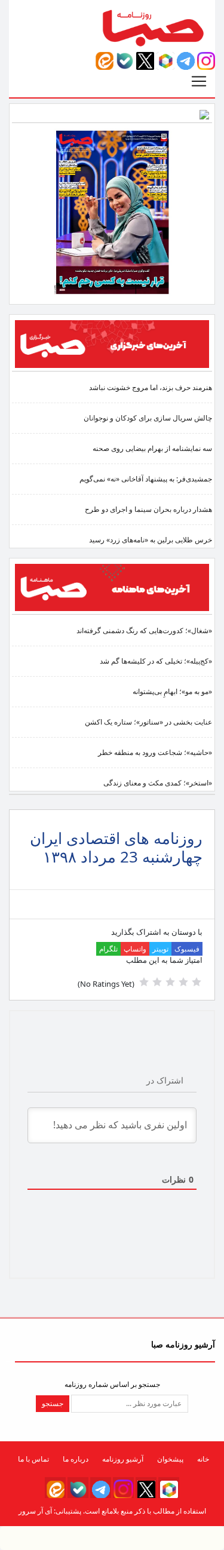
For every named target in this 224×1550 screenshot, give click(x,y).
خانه (203, 1459)
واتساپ (135, 949)
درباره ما (75, 1459)
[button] (206, 60)
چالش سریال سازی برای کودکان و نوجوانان (148, 418)
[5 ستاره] (144, 982)
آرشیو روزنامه (122, 1459)
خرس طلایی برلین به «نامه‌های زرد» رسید (150, 540)
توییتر (160, 949)
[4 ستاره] (157, 982)
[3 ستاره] (170, 982)
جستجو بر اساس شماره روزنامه (112, 1384)
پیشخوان (170, 1459)
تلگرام (108, 949)
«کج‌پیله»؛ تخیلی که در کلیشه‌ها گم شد (156, 661)
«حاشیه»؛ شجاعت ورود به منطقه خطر (155, 752)
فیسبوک (187, 949)
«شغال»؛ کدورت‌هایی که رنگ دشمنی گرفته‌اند (144, 630)
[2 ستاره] (183, 982)
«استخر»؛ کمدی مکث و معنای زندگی (157, 783)
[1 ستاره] (196, 982)
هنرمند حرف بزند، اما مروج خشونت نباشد (150, 387)
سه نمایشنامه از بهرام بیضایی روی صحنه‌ (152, 448)
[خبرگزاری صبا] (112, 343)
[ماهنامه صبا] (112, 586)
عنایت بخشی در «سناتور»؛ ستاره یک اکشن (148, 722)
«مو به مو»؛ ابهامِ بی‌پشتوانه (172, 691)
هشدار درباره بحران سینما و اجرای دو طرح (148, 509)
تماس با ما (33, 1459)
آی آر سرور (35, 1511)
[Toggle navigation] (199, 81)
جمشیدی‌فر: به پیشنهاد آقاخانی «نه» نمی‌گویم (145, 479)
